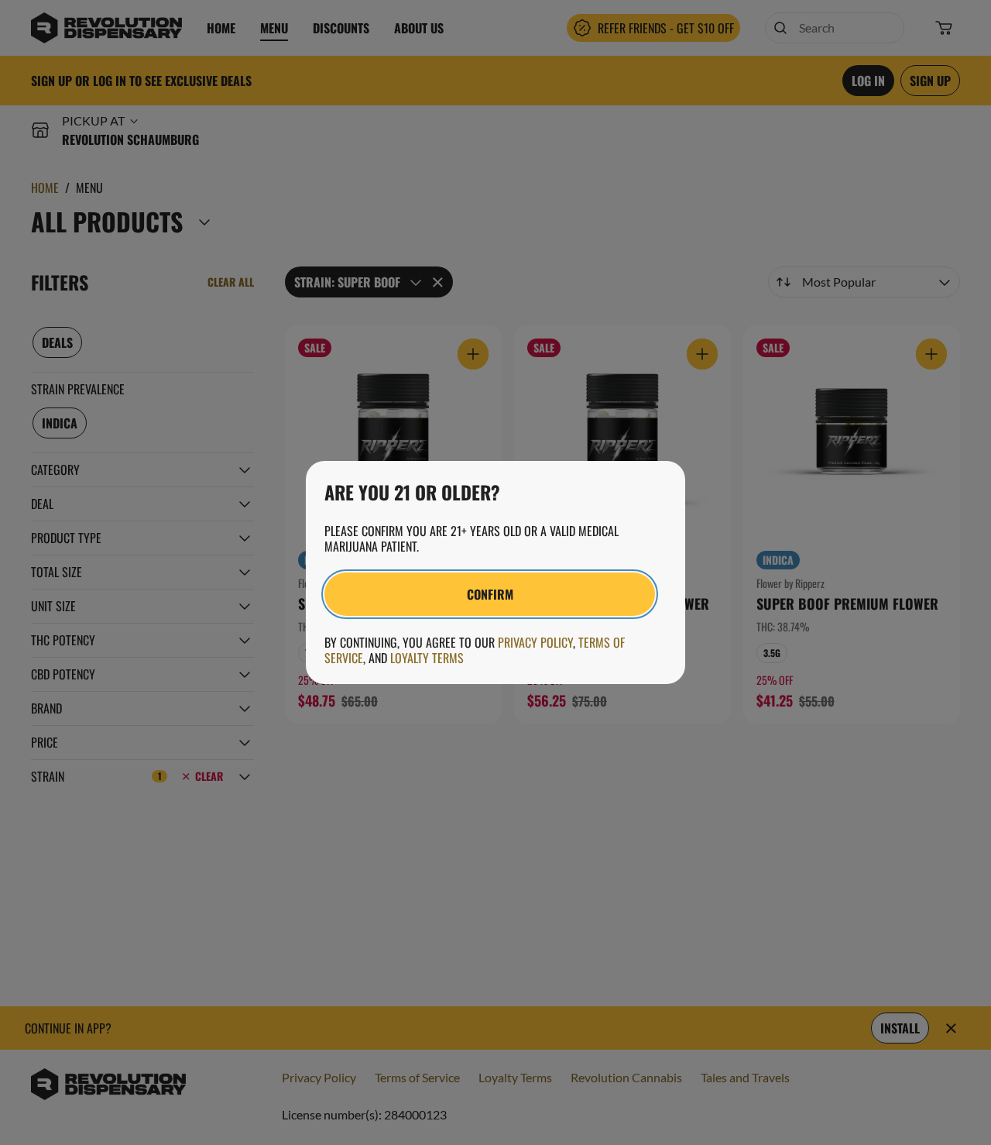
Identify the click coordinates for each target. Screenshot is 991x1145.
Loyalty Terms (427, 657)
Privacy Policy (535, 642)
